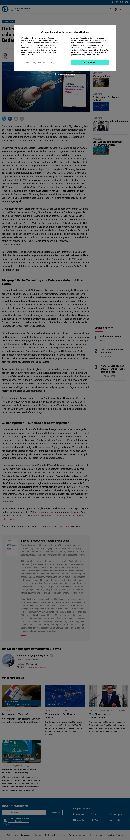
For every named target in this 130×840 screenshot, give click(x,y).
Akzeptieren (90, 62)
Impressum (70, 74)
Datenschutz (60, 74)
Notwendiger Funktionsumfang (40, 62)
